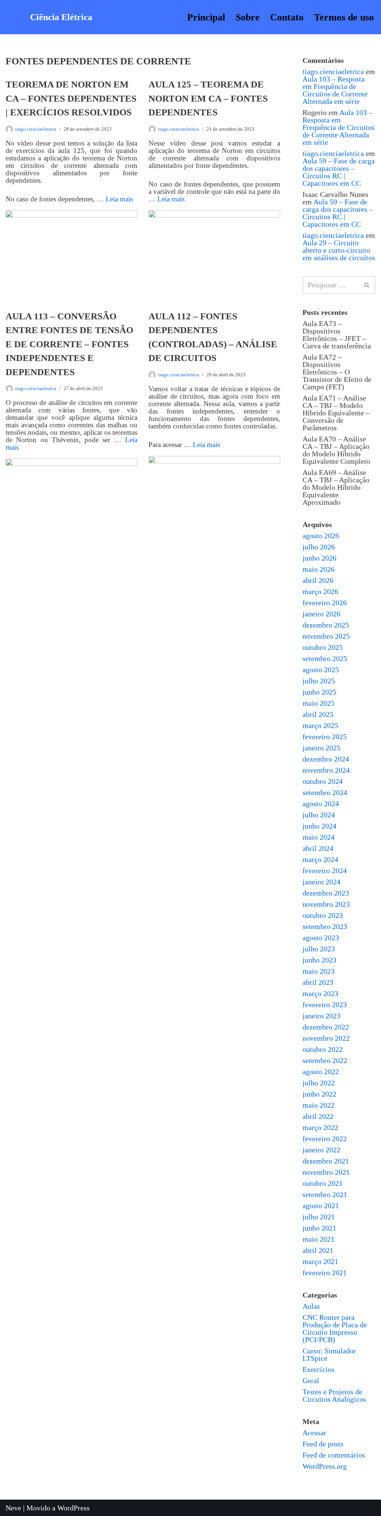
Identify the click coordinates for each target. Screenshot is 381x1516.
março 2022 (320, 1127)
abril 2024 (317, 848)
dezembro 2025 (325, 625)
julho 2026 (318, 547)
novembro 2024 (326, 770)
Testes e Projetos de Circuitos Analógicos (334, 1395)
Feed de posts (322, 1444)
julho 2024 (318, 815)
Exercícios (318, 1369)
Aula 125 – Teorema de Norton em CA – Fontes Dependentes (208, 98)
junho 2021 (319, 1228)
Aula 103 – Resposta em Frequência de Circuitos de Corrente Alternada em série (335, 90)
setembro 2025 (324, 658)
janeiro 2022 (321, 1150)
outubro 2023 (322, 915)
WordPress (73, 1508)
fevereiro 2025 (324, 737)
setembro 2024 (324, 792)
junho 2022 (319, 1094)
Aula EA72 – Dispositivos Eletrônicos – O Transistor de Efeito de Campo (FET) (336, 372)
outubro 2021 (322, 1183)
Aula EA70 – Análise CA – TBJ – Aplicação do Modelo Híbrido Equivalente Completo (336, 450)
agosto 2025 (320, 670)
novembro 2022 (326, 1038)
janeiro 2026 (321, 614)
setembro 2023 (324, 926)
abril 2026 (317, 580)
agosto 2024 (320, 804)
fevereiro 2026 (324, 603)
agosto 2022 (320, 1071)
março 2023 (320, 993)
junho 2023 (319, 960)
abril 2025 (317, 714)
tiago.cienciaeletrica (35, 129)
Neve (13, 1508)
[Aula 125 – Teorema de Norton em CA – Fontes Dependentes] (214, 254)
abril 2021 (317, 1250)
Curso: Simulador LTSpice (329, 1354)
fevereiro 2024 (324, 870)
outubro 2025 (322, 647)
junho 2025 (319, 692)
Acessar (314, 1433)
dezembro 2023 (325, 893)
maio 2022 (318, 1105)
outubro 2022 (322, 1049)
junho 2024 (319, 826)
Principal (206, 17)
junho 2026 (319, 558)
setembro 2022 (324, 1060)
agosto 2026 (320, 536)
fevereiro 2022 (324, 1138)
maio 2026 (318, 569)
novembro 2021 (326, 1172)
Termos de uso (344, 17)
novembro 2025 (326, 636)
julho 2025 (318, 681)
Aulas (311, 1306)
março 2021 (320, 1261)
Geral (310, 1380)
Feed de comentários (333, 1455)
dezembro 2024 (325, 759)
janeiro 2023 (321, 1016)
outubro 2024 (322, 781)
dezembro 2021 (325, 1161)
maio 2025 (318, 703)
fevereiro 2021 (324, 1272)
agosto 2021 (320, 1205)
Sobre (248, 17)
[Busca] (367, 285)
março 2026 (320, 591)
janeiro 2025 (321, 748)
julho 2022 (318, 1083)
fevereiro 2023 (324, 1004)
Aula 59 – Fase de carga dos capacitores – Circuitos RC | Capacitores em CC (338, 172)
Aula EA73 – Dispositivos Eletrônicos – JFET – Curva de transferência (336, 334)
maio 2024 (318, 837)
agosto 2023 (320, 937)
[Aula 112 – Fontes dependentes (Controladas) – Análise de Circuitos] (214, 500)
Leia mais (119, 199)
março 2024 (320, 859)
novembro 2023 (326, 904)
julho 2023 (318, 949)
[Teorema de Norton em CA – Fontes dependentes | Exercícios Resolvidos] (71, 254)
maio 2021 (318, 1239)
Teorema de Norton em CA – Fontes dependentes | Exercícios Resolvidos (71, 98)
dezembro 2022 (325, 1027)
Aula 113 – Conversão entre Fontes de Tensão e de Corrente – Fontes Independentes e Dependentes (69, 344)
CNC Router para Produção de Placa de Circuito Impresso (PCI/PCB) (334, 1328)
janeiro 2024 (321, 882)
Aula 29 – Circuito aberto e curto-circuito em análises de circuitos (338, 250)
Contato (287, 17)
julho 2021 (318, 1217)
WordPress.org (324, 1466)
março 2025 (320, 725)
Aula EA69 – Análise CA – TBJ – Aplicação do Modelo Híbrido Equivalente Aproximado (335, 487)
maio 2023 (318, 971)
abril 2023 (317, 982)
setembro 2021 (324, 1194)
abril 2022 (317, 1116)
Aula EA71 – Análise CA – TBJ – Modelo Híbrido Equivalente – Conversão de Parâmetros (335, 413)
